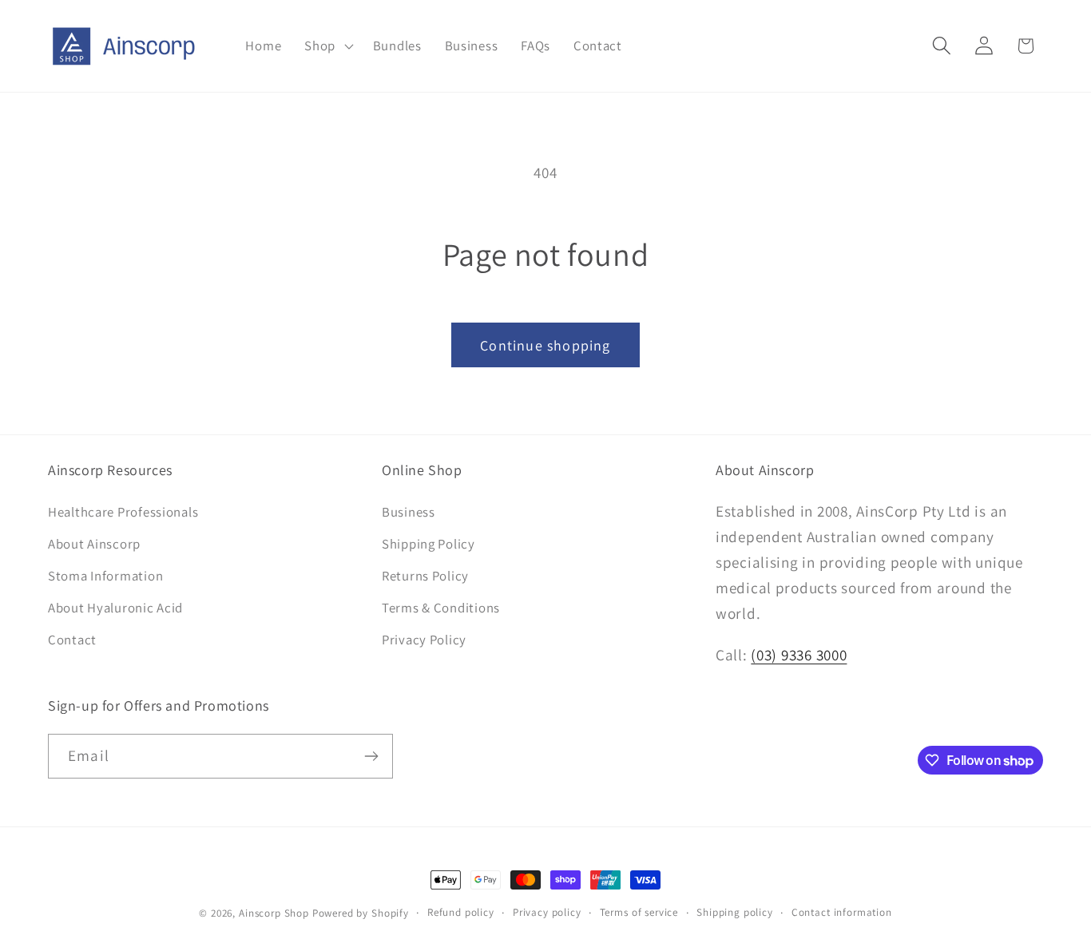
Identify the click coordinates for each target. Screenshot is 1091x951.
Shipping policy (734, 912)
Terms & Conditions (441, 607)
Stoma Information (105, 576)
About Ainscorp (94, 544)
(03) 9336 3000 (799, 654)
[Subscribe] (371, 756)
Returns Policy (425, 576)
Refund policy (460, 912)
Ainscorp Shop (274, 913)
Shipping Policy (428, 544)
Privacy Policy (424, 639)
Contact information (841, 912)
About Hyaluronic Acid (115, 607)
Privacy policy (547, 912)
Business (408, 512)
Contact (72, 639)
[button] (327, 46)
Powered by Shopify (360, 913)
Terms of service (639, 912)
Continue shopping (545, 345)
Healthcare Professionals (123, 512)
